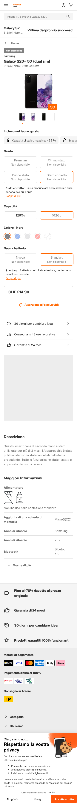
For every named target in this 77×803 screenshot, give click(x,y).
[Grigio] (27, 236)
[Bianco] (47, 236)
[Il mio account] (63, 5)
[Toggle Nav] (6, 5)
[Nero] (7, 236)
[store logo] (17, 5)
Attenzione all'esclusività (41, 304)
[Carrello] (71, 5)
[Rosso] (37, 236)
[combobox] (33, 16)
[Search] (68, 16)
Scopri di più (13, 196)
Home (15, 43)
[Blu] (17, 236)
